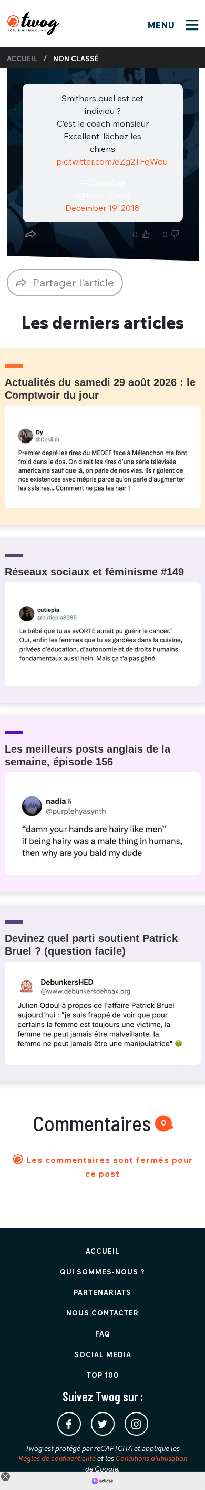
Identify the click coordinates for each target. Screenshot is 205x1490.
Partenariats (102, 1292)
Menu (163, 25)
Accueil (22, 58)
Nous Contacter (102, 1313)
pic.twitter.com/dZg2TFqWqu (112, 161)
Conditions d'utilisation (151, 1458)
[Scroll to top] (181, 1466)
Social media (102, 1354)
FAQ (102, 1334)
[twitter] (103, 1424)
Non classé (76, 58)
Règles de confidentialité (57, 1458)
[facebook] (69, 1424)
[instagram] (136, 1424)
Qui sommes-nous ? (102, 1271)
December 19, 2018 (102, 208)
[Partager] (30, 234)
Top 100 (103, 1375)
